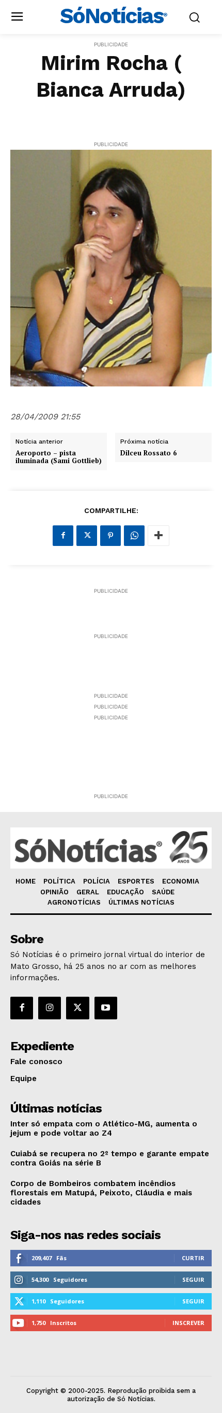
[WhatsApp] (134, 535)
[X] (86, 535)
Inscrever (188, 1323)
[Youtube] (105, 1008)
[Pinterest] (110, 535)
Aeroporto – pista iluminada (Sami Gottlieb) (58, 457)
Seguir (193, 1279)
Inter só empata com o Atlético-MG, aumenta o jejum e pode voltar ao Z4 (103, 1128)
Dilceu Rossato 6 (148, 453)
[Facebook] (63, 535)
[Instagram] (49, 1008)
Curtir (193, 1258)
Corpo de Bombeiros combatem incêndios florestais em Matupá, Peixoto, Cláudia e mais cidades (101, 1193)
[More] (158, 535)
